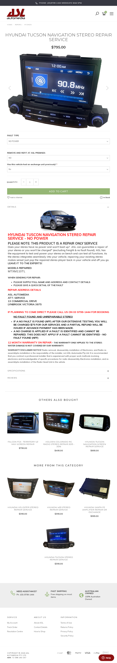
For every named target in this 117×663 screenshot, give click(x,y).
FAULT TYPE (13, 135)
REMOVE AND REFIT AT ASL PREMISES (26, 153)
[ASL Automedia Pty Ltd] (17, 13)
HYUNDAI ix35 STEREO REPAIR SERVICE (58, 508)
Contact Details (40, 627)
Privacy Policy (67, 631)
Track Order (12, 627)
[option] (58, 90)
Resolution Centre (15, 631)
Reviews (12, 378)
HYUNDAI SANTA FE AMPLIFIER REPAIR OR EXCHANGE (94, 509)
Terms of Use (66, 623)
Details (12, 207)
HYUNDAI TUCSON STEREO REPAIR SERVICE (59, 558)
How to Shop (39, 631)
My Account (12, 623)
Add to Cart (58, 191)
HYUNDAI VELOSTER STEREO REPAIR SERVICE (23, 508)
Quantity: (12, 182)
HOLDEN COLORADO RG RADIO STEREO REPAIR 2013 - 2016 (58, 444)
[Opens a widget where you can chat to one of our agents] (106, 658)
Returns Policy (67, 627)
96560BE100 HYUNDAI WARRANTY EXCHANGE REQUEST (23, 651)
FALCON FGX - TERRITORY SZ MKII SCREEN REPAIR (23, 442)
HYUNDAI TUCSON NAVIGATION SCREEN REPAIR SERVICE (94, 444)
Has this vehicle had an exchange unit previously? (32, 164)
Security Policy (67, 636)
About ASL (38, 623)
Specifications (16, 371)
